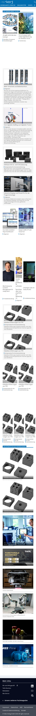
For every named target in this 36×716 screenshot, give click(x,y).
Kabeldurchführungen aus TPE (13, 322)
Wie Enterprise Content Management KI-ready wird (8, 288)
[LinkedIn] (32, 686)
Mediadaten (6, 691)
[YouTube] (32, 691)
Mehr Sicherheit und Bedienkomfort (15, 86)
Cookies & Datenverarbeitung (11, 710)
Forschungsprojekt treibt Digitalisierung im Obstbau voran (25, 36)
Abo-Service (6, 693)
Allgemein (7, 89)
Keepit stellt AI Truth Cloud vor (25, 231)
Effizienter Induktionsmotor (10, 666)
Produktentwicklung (9, 298)
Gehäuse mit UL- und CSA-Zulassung (15, 164)
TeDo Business (7, 688)
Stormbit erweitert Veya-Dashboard (8, 231)
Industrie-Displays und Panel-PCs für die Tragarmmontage (16, 194)
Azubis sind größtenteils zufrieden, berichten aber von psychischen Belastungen (19, 288)
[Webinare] (32, 695)
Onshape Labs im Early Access (28, 288)
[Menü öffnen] (35, 5)
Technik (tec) (23, 41)
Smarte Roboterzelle (8, 616)
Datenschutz (14, 707)
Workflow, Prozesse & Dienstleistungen (9, 40)
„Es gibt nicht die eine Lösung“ (9, 36)
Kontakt (23, 710)
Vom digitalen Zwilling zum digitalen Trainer (18, 125)
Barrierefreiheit (28, 707)
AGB (21, 707)
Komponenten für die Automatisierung (15, 167)
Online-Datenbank (8, 590)
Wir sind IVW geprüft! (9, 685)
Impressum (6, 707)
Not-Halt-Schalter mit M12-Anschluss (13, 641)
